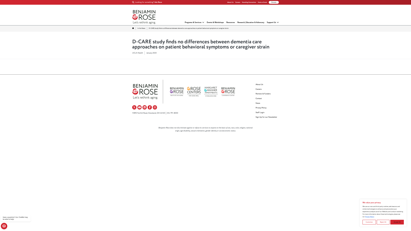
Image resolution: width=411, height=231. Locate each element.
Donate (273, 2)
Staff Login (260, 112)
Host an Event (262, 2)
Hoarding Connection (249, 2)
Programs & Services (193, 22)
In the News (141, 28)
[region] (383, 213)
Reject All (383, 222)
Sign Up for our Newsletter (266, 117)
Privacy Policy (369, 217)
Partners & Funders (263, 94)
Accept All (397, 222)
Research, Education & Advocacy (250, 22)
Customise (369, 222)
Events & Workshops (215, 22)
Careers (237, 2)
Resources (230, 22)
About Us (230, 2)
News (258, 103)
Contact (259, 98)
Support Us (271, 22)
